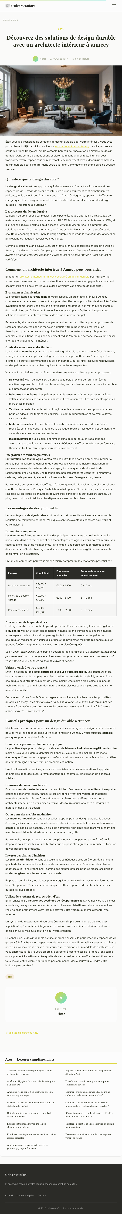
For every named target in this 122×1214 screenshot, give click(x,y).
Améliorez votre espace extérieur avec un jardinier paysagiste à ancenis (27, 1147)
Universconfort (20, 6)
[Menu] (114, 5)
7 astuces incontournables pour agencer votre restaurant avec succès (29, 1072)
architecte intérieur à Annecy (72, 146)
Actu (15, 20)
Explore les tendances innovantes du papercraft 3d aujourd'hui (88, 1072)
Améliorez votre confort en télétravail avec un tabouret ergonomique (30, 1093)
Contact (42, 1195)
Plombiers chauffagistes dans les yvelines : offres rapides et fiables (31, 1136)
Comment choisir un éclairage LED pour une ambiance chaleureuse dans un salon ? (87, 1093)
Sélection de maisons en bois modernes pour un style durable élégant (30, 1104)
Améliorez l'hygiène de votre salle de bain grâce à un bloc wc (31, 1083)
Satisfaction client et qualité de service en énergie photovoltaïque (89, 1125)
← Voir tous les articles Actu (21, 1032)
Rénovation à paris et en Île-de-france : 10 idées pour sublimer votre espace (89, 1115)
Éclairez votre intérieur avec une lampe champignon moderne (26, 1125)
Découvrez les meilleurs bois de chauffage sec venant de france (88, 1136)
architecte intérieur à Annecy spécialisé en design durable (54, 276)
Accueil (6, 20)
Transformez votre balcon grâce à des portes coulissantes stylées (87, 1083)
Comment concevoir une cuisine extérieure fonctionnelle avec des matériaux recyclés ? (87, 1104)
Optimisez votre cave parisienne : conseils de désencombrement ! (29, 1115)
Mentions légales (25, 1195)
